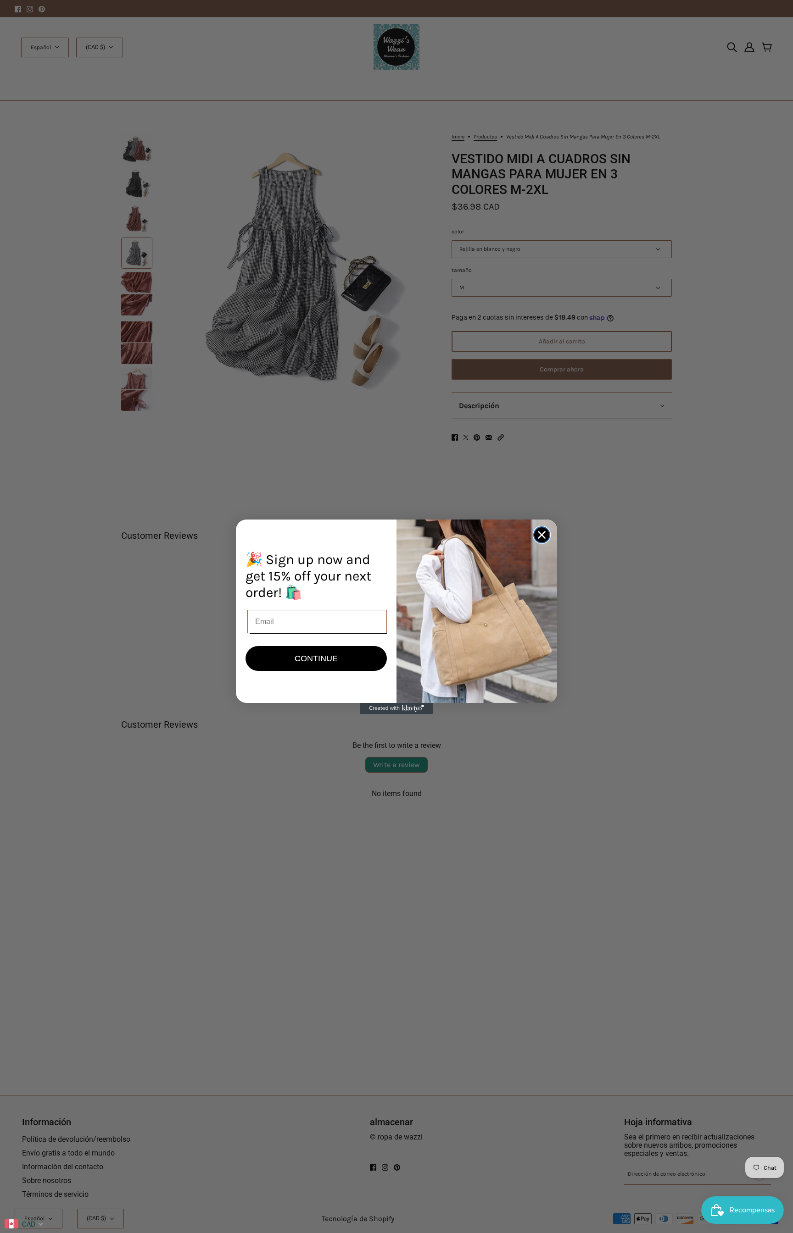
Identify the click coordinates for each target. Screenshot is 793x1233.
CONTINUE (316, 658)
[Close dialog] (542, 535)
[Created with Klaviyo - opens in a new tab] (396, 708)
